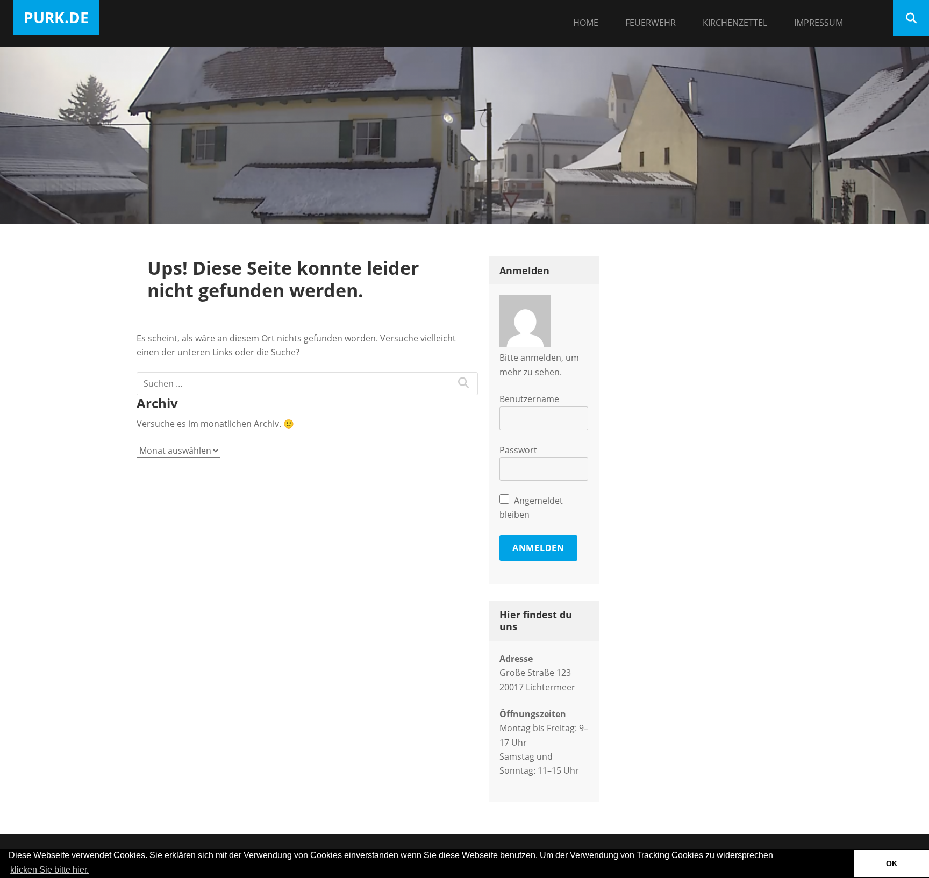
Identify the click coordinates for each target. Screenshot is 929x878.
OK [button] (891, 863)
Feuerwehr (650, 22)
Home (585, 22)
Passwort (518, 450)
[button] (94, 870)
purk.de (56, 17)
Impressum (818, 22)
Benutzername (529, 399)
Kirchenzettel (735, 22)
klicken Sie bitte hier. (49, 869)
